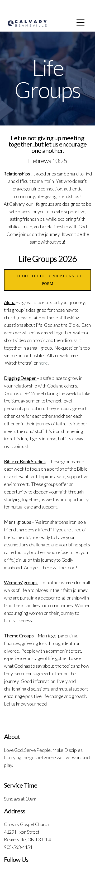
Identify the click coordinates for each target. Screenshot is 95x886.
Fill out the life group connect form (47, 279)
